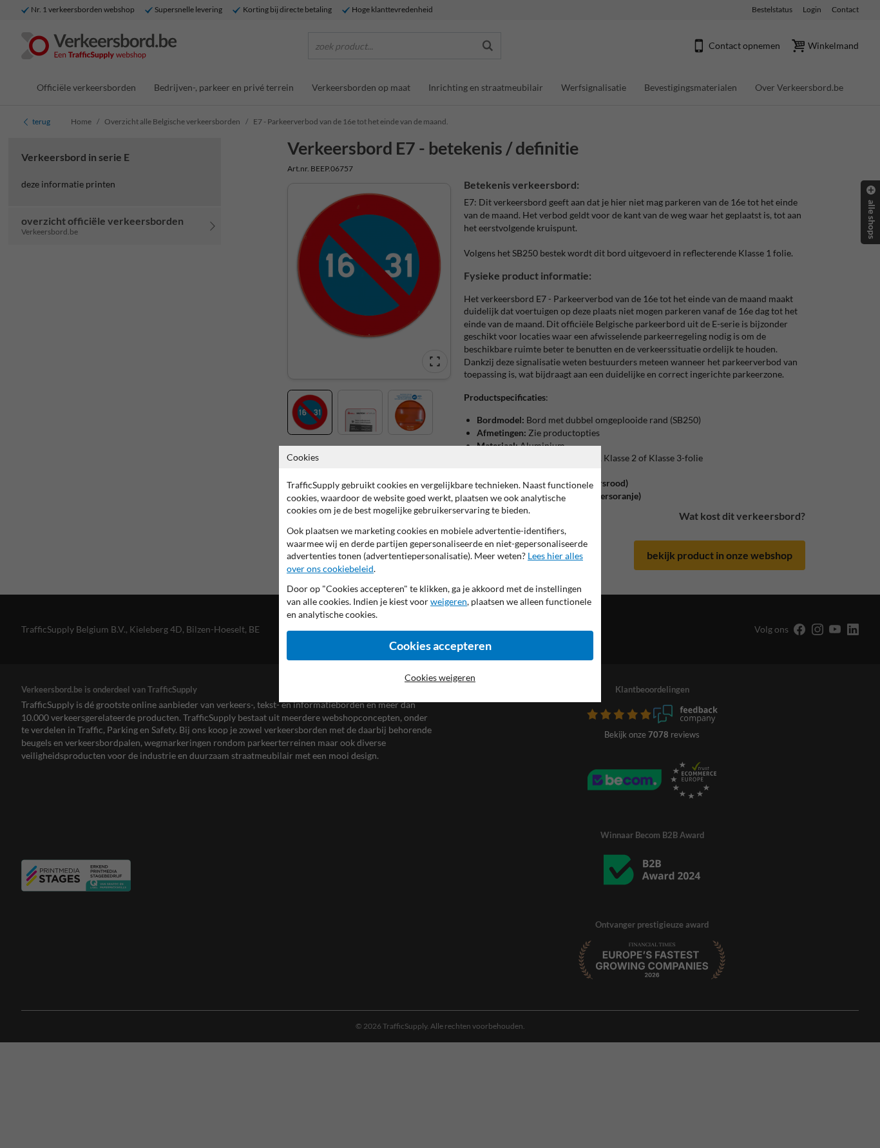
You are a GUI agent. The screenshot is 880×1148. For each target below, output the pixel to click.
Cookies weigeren (440, 677)
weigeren (448, 601)
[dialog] (440, 574)
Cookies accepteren (440, 646)
